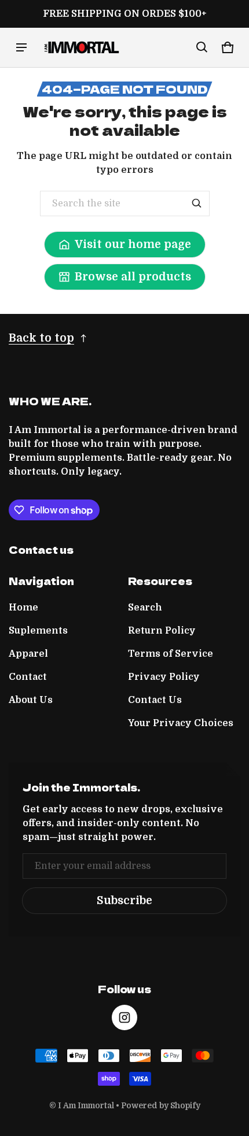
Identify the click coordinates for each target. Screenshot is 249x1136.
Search (145, 607)
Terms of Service (170, 654)
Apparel (28, 654)
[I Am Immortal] (81, 47)
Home (23, 607)
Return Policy (162, 631)
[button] (202, 47)
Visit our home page (133, 244)
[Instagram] (124, 1017)
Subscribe (124, 900)
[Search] (197, 203)
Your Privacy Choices (180, 723)
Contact (28, 677)
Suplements (38, 631)
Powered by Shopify (160, 1105)
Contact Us (155, 700)
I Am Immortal (86, 1105)
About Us (31, 700)
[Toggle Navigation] (21, 47)
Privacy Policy (164, 677)
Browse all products (133, 277)
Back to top (41, 338)
